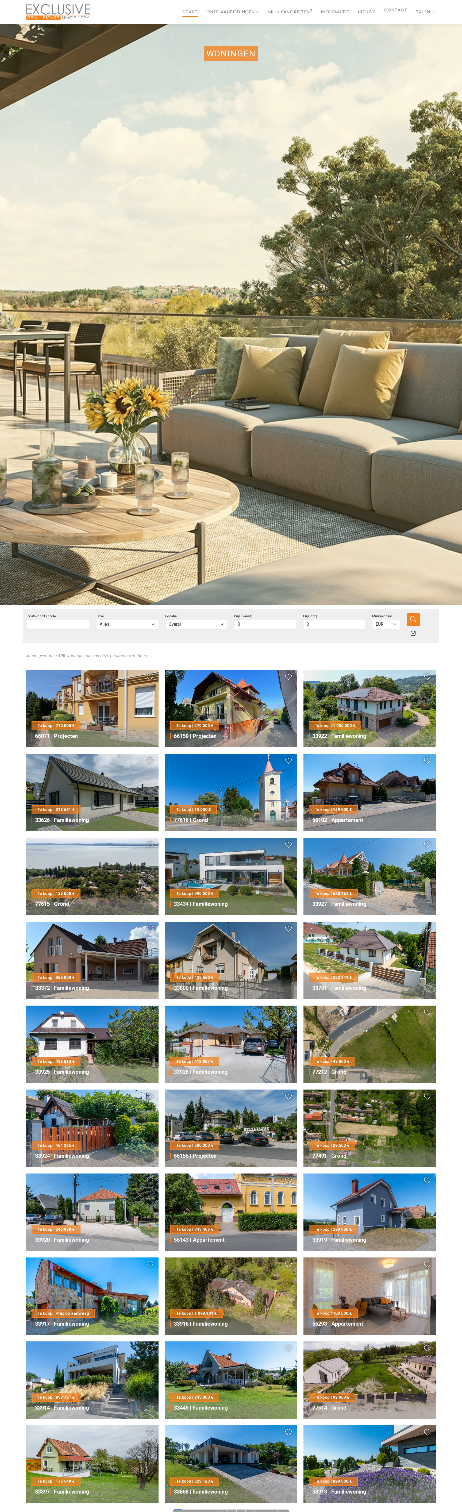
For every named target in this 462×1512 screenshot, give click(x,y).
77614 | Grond (329, 1408)
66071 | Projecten (56, 736)
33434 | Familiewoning (201, 904)
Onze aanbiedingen (230, 12)
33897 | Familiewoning (62, 1491)
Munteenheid (382, 616)
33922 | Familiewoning (339, 736)
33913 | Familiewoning (339, 1491)
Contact (395, 12)
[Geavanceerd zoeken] (413, 632)
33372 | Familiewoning (62, 988)
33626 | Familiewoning (62, 820)
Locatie (171, 616)
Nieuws (367, 12)
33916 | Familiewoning (201, 1324)
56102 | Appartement (337, 820)
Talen (423, 12)
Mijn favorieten (290, 12)
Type (100, 616)
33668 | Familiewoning (201, 1491)
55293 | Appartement (337, 1324)
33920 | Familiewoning (62, 1240)
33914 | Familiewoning (62, 1408)
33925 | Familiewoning (62, 1072)
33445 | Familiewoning (201, 1408)
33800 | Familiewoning (201, 988)
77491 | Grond (329, 1156)
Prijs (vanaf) (243, 616)
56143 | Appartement (199, 1240)
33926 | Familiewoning (201, 1072)
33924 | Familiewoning (62, 1156)
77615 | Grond (52, 904)
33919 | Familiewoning (339, 1240)
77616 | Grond (191, 820)
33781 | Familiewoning (339, 988)
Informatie (335, 12)
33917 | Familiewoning (62, 1324)
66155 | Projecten (195, 1156)
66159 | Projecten (195, 736)
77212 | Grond (329, 1072)
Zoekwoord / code (41, 616)
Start (190, 12)
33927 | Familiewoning (339, 904)
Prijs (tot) (310, 616)
